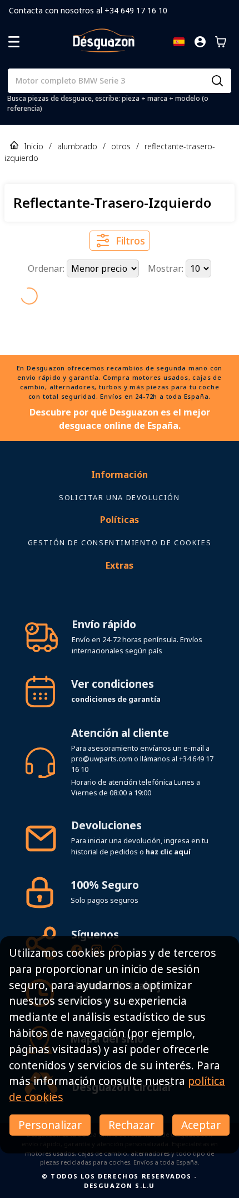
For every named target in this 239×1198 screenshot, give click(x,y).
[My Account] (200, 41)
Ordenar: (47, 268)
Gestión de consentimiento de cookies (120, 542)
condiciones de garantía (116, 699)
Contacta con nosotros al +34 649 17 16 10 (88, 10)
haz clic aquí (168, 852)
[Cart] (220, 41)
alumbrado (77, 146)
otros (121, 146)
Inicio (33, 146)
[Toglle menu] (14, 41)
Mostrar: (167, 268)
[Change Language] (179, 42)
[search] (217, 80)
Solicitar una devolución (119, 497)
